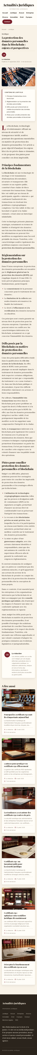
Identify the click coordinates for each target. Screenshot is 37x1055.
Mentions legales (7, 1020)
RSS (16, 1020)
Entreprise (30, 13)
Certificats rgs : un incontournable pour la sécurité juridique (13, 864)
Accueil (5, 13)
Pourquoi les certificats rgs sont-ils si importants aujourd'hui (18, 715)
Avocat (21, 13)
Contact (7, 22)
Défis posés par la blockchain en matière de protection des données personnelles (18, 109)
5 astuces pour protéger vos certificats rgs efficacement (16, 764)
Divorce (5, 17)
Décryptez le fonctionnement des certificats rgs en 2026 (16, 965)
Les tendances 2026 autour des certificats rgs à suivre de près (17, 813)
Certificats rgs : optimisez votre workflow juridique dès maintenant (15, 915)
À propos (29, 17)
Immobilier (14, 17)
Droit (22, 17)
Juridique (13, 13)
